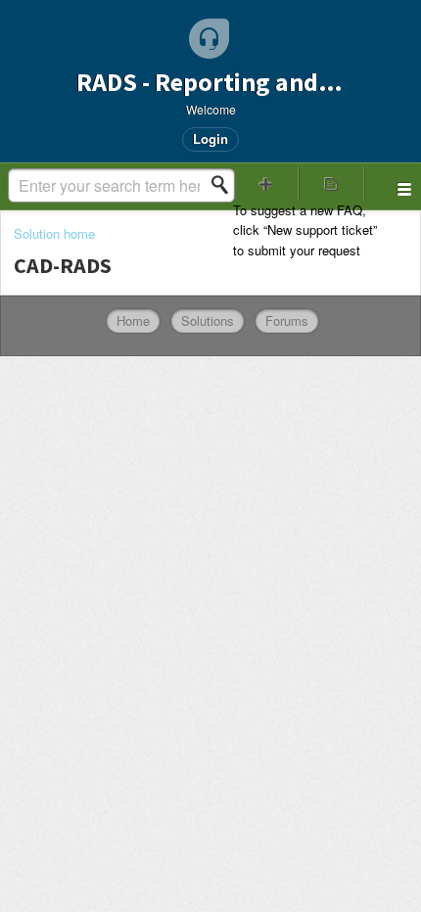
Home (133, 320)
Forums (286, 320)
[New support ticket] (266, 183)
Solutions (207, 320)
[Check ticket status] (331, 183)
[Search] (225, 185)
